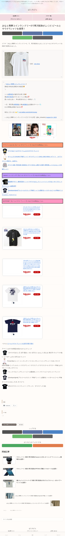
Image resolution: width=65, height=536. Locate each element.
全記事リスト (11, 531)
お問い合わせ (53, 531)
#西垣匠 (10, 94)
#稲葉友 (25, 104)
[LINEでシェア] (22, 37)
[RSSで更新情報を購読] (48, 445)
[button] (43, 37)
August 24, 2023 (51, 117)
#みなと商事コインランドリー (15, 84)
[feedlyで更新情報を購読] (17, 445)
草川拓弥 (21, 424)
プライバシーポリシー (32, 531)
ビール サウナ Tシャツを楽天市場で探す (21, 343)
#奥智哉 (16, 104)
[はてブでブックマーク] (53, 33)
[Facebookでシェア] (32, 33)
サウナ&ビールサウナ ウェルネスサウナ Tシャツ (23, 151)
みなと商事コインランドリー (10, 424)
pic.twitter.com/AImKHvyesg (28, 112)
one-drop (37, 64)
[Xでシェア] (12, 33)
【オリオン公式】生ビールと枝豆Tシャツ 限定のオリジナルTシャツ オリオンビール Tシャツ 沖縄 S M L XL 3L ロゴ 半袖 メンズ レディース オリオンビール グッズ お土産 (32, 232)
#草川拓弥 (9, 97)
